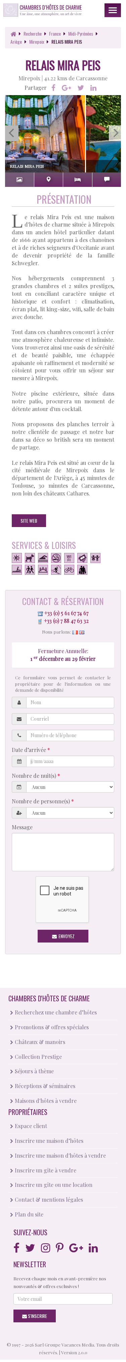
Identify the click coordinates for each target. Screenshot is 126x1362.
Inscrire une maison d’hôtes (48, 1140)
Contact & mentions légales (48, 1199)
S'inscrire (37, 1315)
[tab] (19, 179)
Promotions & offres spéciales (51, 1027)
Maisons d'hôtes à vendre (45, 1100)
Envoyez (66, 935)
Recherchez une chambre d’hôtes (55, 1012)
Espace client (30, 1125)
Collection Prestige (37, 1056)
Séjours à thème (33, 1071)
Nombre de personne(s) (41, 801)
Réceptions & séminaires (44, 1085)
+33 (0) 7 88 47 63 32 (66, 620)
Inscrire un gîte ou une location (52, 1184)
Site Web (28, 520)
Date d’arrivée (29, 749)
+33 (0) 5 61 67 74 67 (66, 612)
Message (22, 827)
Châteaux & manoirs (39, 1041)
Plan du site (28, 1214)
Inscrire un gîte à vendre (44, 1170)
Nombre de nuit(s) (34, 775)
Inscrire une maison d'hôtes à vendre (59, 1155)
